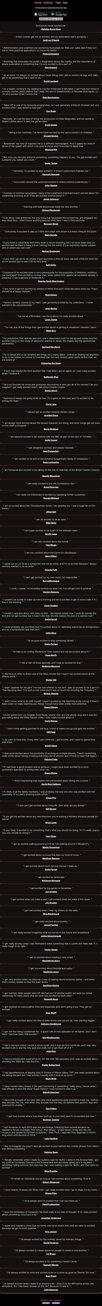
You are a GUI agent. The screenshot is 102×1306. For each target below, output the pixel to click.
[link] (38, 2)
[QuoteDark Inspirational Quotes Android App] (59, 14)
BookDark (46, 1303)
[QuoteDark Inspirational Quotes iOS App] (41, 14)
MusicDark (55, 1303)
